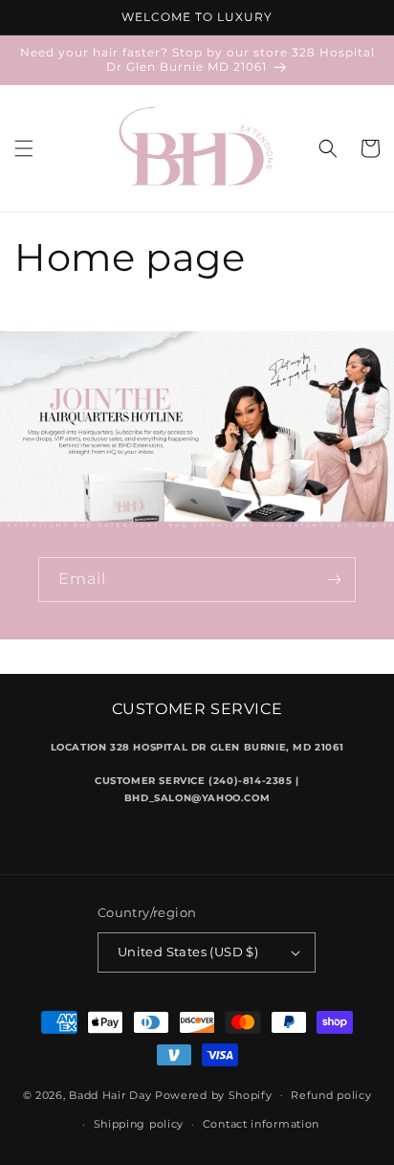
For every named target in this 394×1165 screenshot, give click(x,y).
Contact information (261, 1124)
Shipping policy (139, 1124)
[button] (24, 148)
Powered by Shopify (214, 1094)
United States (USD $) (188, 951)
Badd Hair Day (110, 1094)
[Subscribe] (334, 579)
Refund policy (331, 1095)
